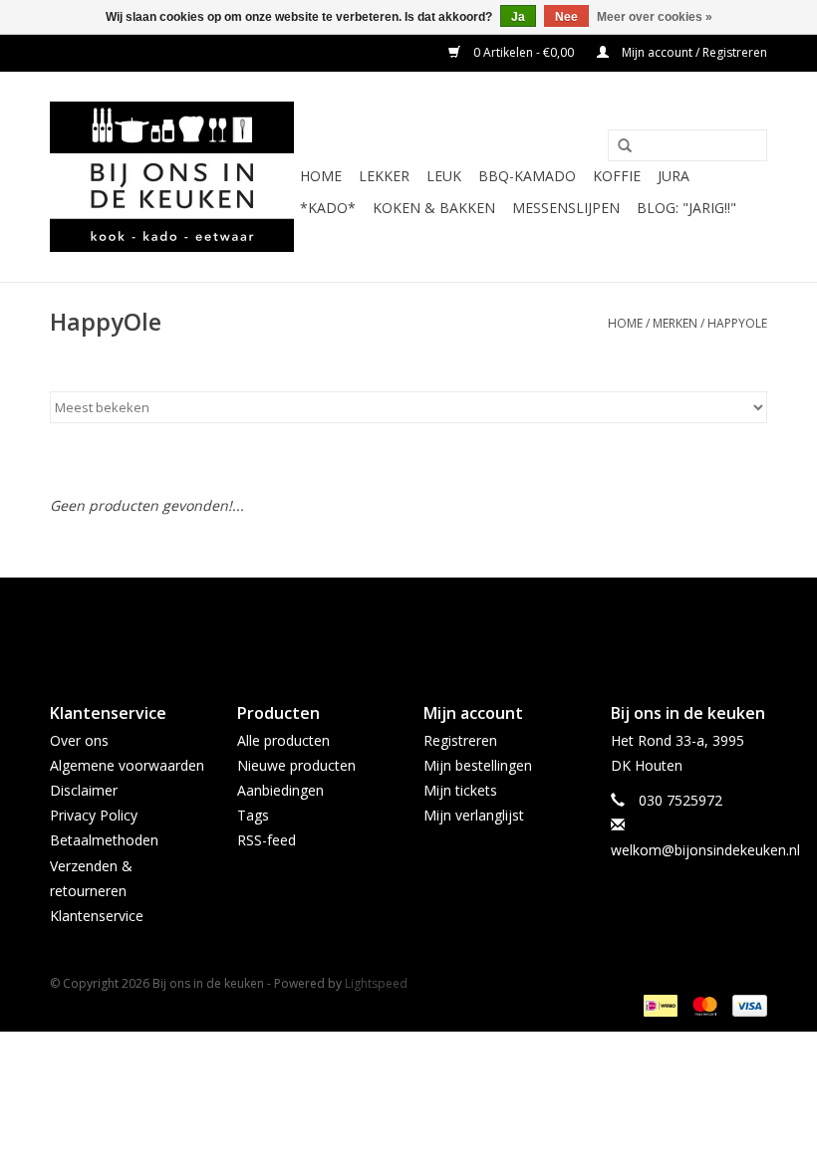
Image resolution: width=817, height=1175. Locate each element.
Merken (675, 323)
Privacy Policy (93, 815)
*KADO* (328, 207)
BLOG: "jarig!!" (686, 207)
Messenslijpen (566, 207)
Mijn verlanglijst (473, 815)
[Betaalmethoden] (659, 1004)
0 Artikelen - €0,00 (523, 52)
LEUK (443, 175)
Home (321, 175)
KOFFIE (617, 175)
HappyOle (737, 323)
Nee (566, 17)
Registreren (460, 740)
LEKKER (384, 175)
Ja (518, 17)
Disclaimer (84, 790)
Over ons (79, 740)
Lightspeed (376, 983)
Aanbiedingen (280, 790)
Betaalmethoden (104, 839)
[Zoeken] (625, 146)
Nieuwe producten (296, 765)
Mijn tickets (460, 790)
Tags (253, 815)
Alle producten (283, 740)
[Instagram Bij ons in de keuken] (426, 623)
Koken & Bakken (434, 207)
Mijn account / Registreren (693, 52)
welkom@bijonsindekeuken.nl (705, 849)
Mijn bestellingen (477, 765)
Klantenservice (96, 915)
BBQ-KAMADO (527, 175)
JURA (673, 175)
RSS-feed (266, 839)
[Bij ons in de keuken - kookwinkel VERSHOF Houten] (172, 177)
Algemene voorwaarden (127, 765)
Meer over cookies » (654, 17)
